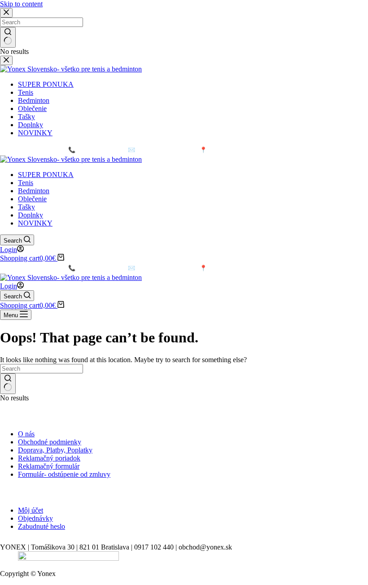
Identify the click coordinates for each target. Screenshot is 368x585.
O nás (26, 434)
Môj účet (30, 510)
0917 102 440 (90, 149)
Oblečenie (32, 199)
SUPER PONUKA (46, 174)
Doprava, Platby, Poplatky (55, 450)
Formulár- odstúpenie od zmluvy (64, 474)
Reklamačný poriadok (49, 458)
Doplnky (30, 215)
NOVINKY (35, 223)
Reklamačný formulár (48, 466)
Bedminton (33, 191)
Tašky (26, 207)
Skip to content (21, 4)
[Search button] (8, 383)
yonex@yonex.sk (156, 149)
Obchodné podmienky (49, 442)
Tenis (25, 182)
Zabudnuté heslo (41, 526)
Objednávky (35, 518)
